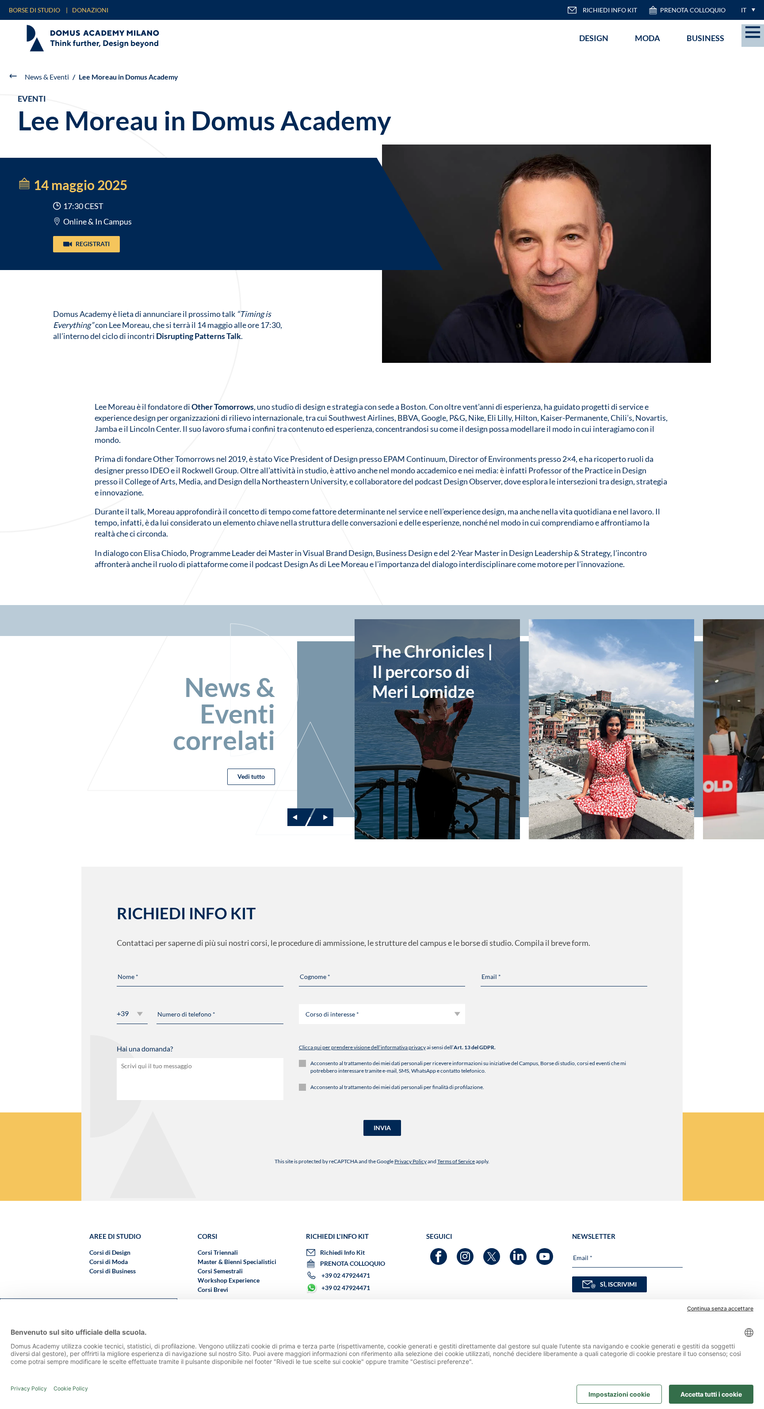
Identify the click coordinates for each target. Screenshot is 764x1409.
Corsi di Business (112, 1271)
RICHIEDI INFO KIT (610, 10)
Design (593, 38)
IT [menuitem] (743, 10)
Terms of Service (456, 1161)
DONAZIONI (90, 10)
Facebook (440, 1252)
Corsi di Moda (108, 1261)
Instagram (466, 1252)
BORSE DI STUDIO (34, 10)
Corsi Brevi (213, 1289)
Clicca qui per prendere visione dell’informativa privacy (362, 1047)
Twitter (493, 1252)
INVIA (382, 1127)
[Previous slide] (300, 817)
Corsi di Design (109, 1252)
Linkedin (519, 1252)
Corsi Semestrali (220, 1271)
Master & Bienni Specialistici (237, 1261)
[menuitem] (746, 10)
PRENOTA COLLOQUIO (693, 10)
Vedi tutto (251, 776)
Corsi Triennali (218, 1252)
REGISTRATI (93, 244)
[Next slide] (320, 817)
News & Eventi (47, 76)
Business (705, 38)
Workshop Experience (229, 1280)
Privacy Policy (410, 1161)
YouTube (546, 1252)
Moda (647, 38)
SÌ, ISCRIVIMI (618, 1284)
